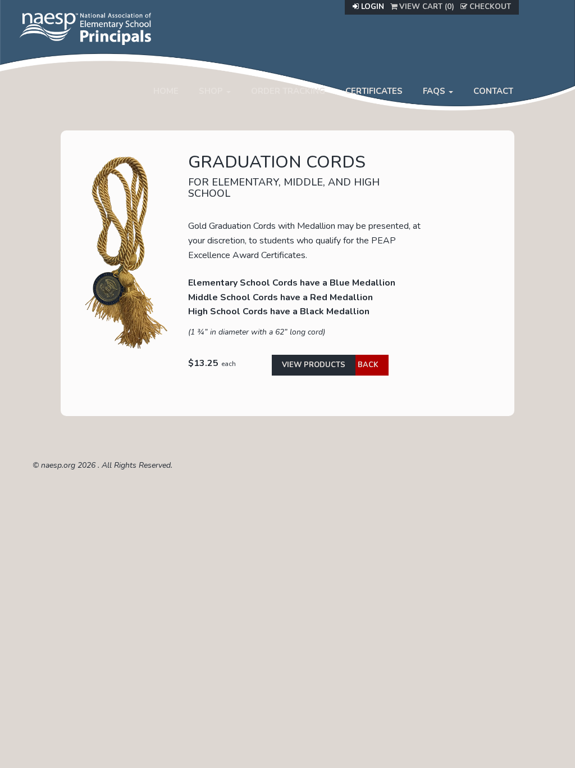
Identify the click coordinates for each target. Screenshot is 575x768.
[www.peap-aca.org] (85, 27)
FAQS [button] (435, 91)
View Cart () (425, 7)
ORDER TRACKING (288, 91)
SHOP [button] (212, 91)
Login (371, 7)
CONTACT (493, 91)
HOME (166, 91)
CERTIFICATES (374, 91)
